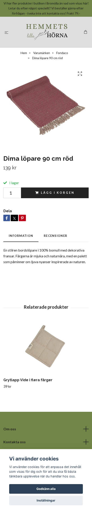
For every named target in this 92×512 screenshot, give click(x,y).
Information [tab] (21, 235)
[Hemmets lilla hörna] (47, 32)
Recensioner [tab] (55, 235)
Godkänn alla (46, 489)
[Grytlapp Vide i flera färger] (46, 348)
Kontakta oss (14, 442)
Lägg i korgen (57, 192)
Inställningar (46, 500)
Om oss (9, 429)
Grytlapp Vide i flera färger (27, 380)
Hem (24, 53)
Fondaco (62, 53)
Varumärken (41, 53)
